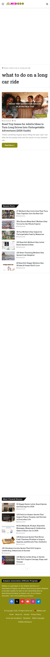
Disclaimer (27, 618)
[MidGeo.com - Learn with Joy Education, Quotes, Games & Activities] (15, 4)
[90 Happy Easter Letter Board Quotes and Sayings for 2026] (8, 507)
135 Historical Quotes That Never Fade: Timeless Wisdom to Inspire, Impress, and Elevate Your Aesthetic (31, 539)
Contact (26, 614)
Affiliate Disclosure (25, 622)
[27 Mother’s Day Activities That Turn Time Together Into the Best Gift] (8, 214)
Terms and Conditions (14, 618)
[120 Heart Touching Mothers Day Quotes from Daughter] (8, 255)
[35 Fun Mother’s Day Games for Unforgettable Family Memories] (8, 235)
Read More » (10, 145)
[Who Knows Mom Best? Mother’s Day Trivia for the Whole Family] (8, 224)
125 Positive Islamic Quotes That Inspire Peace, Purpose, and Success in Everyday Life (31, 517)
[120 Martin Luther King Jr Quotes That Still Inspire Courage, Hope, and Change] (8, 560)
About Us (18, 614)
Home (5, 68)
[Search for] (47, 4)
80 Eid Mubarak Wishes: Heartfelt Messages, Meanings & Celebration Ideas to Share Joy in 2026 (30, 528)
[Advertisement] (25, 35)
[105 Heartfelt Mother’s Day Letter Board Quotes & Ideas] (8, 245)
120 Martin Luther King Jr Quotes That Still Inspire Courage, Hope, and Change (31, 559)
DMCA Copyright (38, 618)
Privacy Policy (36, 614)
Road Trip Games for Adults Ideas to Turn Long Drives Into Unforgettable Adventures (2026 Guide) (23, 127)
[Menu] (3, 4)
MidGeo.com (41, 611)
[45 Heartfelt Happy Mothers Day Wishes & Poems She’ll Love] (8, 266)
